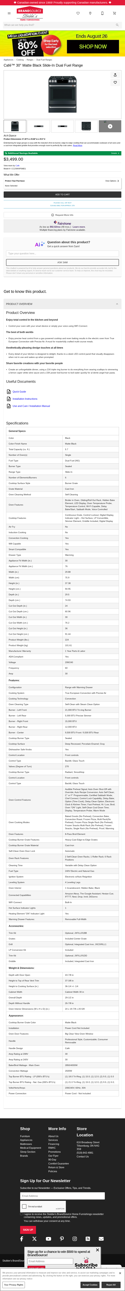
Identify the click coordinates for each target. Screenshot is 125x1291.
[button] (9, 13)
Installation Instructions (25, 398)
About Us (53, 1136)
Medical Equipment (30, 1147)
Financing (53, 1144)
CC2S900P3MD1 (18, 169)
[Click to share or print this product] (115, 74)
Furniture (25, 1136)
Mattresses (26, 1144)
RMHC (52, 1147)
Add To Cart (62, 194)
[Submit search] (117, 25)
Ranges (30, 59)
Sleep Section (27, 1151)
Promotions (54, 1151)
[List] (78, 13)
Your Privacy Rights (13, 1285)
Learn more (79, 226)
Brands (24, 1155)
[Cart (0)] (114, 13)
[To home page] (29, 13)
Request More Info (64, 215)
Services (53, 1140)
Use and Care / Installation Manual (31, 406)
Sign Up (28, 1229)
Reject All (111, 1285)
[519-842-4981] (102, 13)
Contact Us (83, 1156)
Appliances (8, 59)
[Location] (90, 13)
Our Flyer (53, 1155)
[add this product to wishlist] (115, 82)
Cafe (18, 165)
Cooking (20, 59)
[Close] (120, 1273)
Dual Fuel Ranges (44, 59)
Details (114, 153)
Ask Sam (62, 262)
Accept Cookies (90, 1285)
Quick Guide (19, 391)
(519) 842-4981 (85, 1152)
